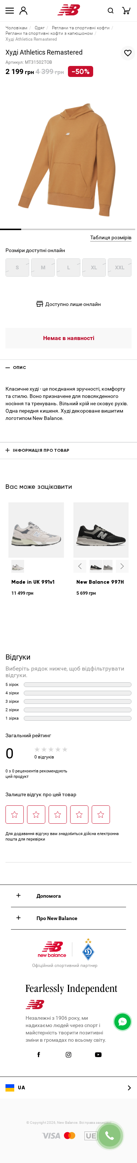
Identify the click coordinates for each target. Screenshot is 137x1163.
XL (94, 267)
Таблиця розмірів (111, 237)
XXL (120, 267)
